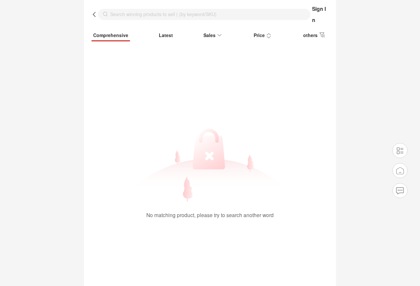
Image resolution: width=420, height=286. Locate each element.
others (310, 35)
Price (259, 35)
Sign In (319, 14)
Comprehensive (110, 35)
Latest (166, 35)
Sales (209, 35)
